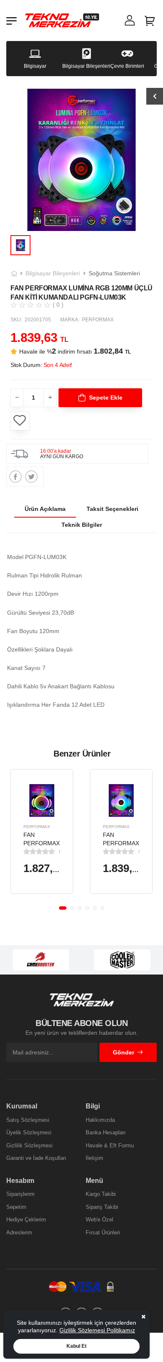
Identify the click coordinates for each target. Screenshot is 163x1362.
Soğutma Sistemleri (114, 273)
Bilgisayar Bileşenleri (52, 273)
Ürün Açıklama (45, 508)
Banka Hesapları (106, 1132)
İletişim (94, 1158)
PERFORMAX (36, 826)
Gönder (123, 1052)
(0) (59, 851)
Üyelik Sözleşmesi (28, 1132)
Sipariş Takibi (102, 1207)
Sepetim (16, 1207)
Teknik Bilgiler (81, 524)
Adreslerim (19, 1232)
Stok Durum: (41, 365)
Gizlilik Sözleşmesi (29, 1145)
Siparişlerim (20, 1194)
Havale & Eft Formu (110, 1145)
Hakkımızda (100, 1120)
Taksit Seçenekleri (112, 508)
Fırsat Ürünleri (103, 1232)
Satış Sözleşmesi (27, 1120)
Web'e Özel (99, 1219)
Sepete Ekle (105, 397)
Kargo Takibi (101, 1194)
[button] (63, 908)
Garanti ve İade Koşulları (36, 1158)
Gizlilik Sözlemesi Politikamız (97, 1330)
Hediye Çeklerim (26, 1219)
